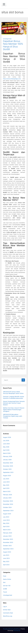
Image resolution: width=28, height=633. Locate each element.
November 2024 (8, 504)
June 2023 (6, 558)
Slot (4, 582)
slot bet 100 (6, 585)
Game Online (7, 579)
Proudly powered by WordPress (11, 629)
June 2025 (6, 482)
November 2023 (8, 542)
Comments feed (8, 613)
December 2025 (8, 463)
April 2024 (6, 526)
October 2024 (7, 507)
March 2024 (6, 529)
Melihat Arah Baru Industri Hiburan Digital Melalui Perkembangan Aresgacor (13, 409)
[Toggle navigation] (3, 4)
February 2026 (7, 456)
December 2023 (8, 539)
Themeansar (16, 630)
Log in (5, 606)
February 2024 (7, 533)
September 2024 (8, 510)
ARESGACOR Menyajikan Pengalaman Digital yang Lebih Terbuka (12, 416)
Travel (5, 592)
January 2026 (7, 459)
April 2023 (6, 564)
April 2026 (6, 450)
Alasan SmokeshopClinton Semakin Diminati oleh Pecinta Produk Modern (14, 403)
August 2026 (7, 437)
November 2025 (8, 466)
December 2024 (8, 501)
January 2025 (7, 498)
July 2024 (6, 517)
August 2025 (7, 475)
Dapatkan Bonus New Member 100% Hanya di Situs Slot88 (13, 45)
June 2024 (6, 520)
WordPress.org (7, 616)
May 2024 (6, 523)
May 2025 (6, 485)
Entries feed (6, 609)
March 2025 (6, 491)
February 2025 (7, 494)
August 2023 (7, 552)
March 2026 (6, 453)
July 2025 (6, 479)
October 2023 (7, 545)
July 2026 (6, 440)
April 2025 (6, 488)
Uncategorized (7, 38)
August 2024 (7, 514)
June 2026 (6, 443)
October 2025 (7, 469)
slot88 (5, 589)
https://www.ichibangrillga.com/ (12, 79)
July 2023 (6, 555)
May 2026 (6, 447)
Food (4, 576)
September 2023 (8, 549)
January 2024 (7, 536)
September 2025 (8, 472)
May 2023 (6, 561)
